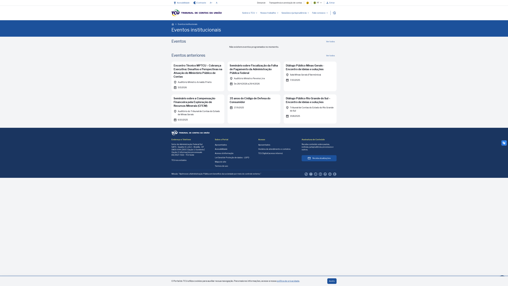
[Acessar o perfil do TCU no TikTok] (306, 174)
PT (318, 3)
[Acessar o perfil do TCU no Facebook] (320, 174)
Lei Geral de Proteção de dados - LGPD (232, 157)
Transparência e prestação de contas (285, 3)
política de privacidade (288, 281)
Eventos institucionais (187, 24)
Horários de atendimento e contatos (274, 149)
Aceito (332, 281)
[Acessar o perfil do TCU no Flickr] (335, 174)
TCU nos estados (179, 160)
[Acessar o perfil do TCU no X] (316, 174)
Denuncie (261, 3)
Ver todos (330, 41)
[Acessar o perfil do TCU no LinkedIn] (325, 174)
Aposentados (221, 145)
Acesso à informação (224, 153)
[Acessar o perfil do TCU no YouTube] (311, 174)
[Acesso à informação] (307, 3)
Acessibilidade (221, 149)
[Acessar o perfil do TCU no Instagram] (330, 174)
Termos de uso (221, 166)
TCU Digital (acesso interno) (270, 153)
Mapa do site (220, 162)
